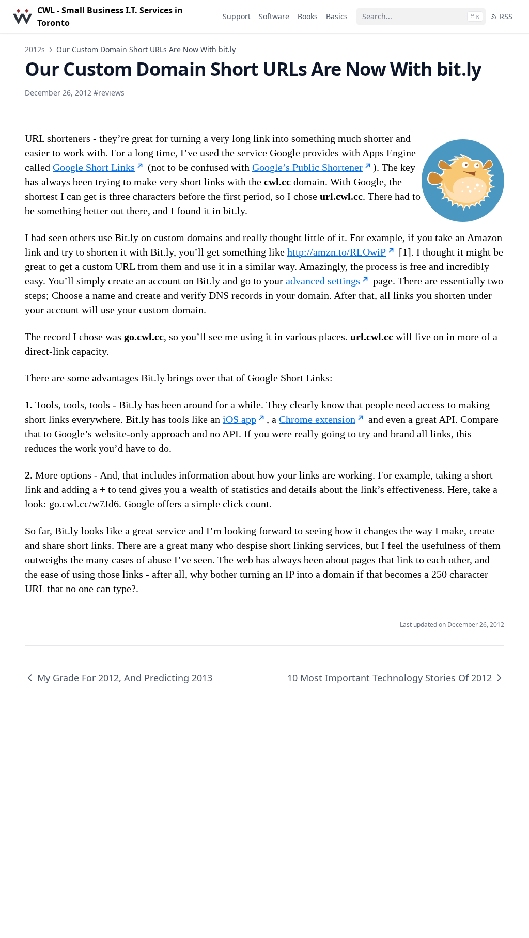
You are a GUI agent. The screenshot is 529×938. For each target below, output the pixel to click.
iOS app (239, 419)
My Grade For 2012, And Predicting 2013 (124, 678)
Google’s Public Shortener (307, 167)
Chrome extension (317, 419)
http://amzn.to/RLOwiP (336, 252)
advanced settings (323, 281)
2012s (35, 49)
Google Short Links (94, 167)
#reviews (109, 93)
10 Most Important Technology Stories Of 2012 (389, 678)
